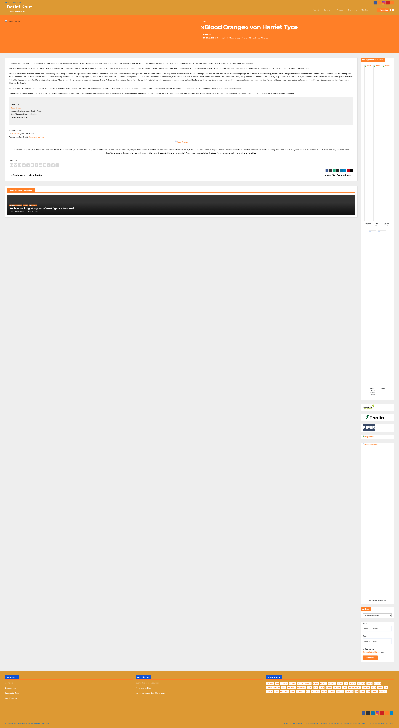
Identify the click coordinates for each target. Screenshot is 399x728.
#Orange (264, 38)
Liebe (322, 687)
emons (315, 683)
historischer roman (273, 687)
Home (286, 723)
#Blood (225, 38)
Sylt (356, 691)
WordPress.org (11, 698)
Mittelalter (366, 687)
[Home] (308, 10)
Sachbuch (340, 691)
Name (365, 623)
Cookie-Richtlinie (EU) (311, 723)
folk (346, 683)
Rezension (300, 691)
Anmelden (9, 683)
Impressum (352, 10)
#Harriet (245, 38)
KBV (283, 687)
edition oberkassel (304, 683)
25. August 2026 (17, 212)
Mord (374, 687)
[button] (374, 10)
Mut (386, 687)
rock (308, 691)
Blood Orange (16, 108)
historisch (377, 683)
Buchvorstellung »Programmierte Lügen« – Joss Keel (41, 208)
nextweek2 (33, 205)
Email (365, 636)
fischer (339, 683)
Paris (276, 691)
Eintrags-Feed (10, 688)
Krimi (315, 687)
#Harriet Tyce (254, 38)
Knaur (310, 687)
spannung (349, 691)
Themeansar (45, 723)
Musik (380, 687)
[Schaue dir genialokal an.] (369, 407)
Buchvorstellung (15, 205)
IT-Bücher (364, 10)
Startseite (316, 10)
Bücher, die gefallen (36, 137)
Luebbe (329, 687)
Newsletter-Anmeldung (352, 723)
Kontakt (339, 723)
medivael (337, 687)
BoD (277, 683)
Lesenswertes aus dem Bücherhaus (150, 693)
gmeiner (352, 683)
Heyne (369, 683)
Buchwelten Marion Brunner (147, 683)
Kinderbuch (301, 687)
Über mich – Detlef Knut (376, 723)
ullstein (374, 691)
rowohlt (331, 691)
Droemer (292, 683)
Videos (340, 10)
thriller (362, 691)
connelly (284, 683)
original (269, 691)
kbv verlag (291, 687)
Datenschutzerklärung (371, 652)
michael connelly (354, 687)
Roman (324, 691)
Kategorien (328, 10)
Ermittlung (331, 683)
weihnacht (382, 691)
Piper (292, 691)
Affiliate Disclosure (296, 723)
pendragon (284, 691)
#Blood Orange (235, 38)
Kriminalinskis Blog (143, 688)
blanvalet (270, 683)
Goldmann (361, 683)
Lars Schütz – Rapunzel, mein (338, 175)
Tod (368, 691)
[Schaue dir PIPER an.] (369, 427)
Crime (204, 21)
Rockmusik (315, 691)
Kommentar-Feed (12, 693)
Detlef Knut (19, 6)
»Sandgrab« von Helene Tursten (26, 175)
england (323, 683)
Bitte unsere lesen (374, 650)
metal (344, 687)
